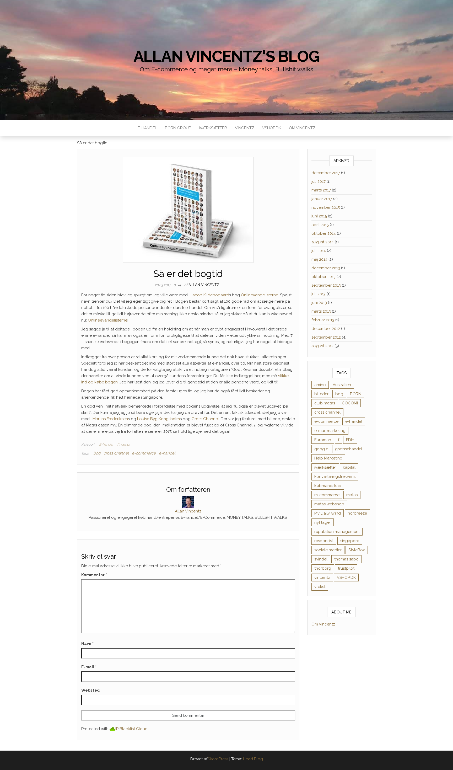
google (321, 449)
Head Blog (253, 759)
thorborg (322, 568)
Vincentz (244, 128)
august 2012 (322, 346)
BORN (355, 394)
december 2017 (325, 172)
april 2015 (320, 224)
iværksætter (325, 467)
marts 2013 (321, 311)
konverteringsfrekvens (334, 476)
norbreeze (357, 513)
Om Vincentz (302, 128)
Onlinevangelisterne (259, 295)
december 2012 (325, 328)
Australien (342, 384)
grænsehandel (348, 449)
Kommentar (94, 575)
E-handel (147, 128)
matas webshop (329, 504)
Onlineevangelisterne (107, 320)
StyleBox (356, 550)
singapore (349, 540)
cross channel (116, 453)
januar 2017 (321, 198)
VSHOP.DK (271, 128)
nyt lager (322, 522)
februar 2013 (322, 320)
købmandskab (327, 485)
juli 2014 (318, 250)
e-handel (167, 453)
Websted (90, 690)
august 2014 (322, 242)
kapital (349, 467)
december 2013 (325, 268)
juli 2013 (318, 294)
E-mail (88, 667)
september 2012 (326, 337)
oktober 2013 (323, 276)
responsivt (323, 540)
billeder (321, 394)
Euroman (322, 439)
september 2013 (326, 285)
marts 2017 (321, 190)
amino (320, 384)
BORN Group (178, 128)
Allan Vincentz (203, 285)
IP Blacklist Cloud (131, 728)
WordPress (218, 759)
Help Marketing (328, 458)
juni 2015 (319, 216)
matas (352, 495)
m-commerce (326, 495)
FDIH (350, 439)
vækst (319, 586)
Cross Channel (205, 418)
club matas (324, 403)
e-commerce (144, 453)
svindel (320, 559)
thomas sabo (346, 559)
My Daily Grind (327, 513)
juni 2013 (319, 302)
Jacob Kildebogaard (210, 295)
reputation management (337, 531)
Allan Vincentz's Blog (226, 56)
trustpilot (346, 568)
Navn (87, 643)
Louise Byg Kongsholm (158, 418)
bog (96, 453)
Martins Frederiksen (110, 418)
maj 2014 (319, 259)
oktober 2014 (323, 233)
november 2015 (325, 207)
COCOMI (350, 403)
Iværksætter (213, 128)
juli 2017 (318, 181)
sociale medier (328, 550)
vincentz (322, 577)
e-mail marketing (330, 430)
